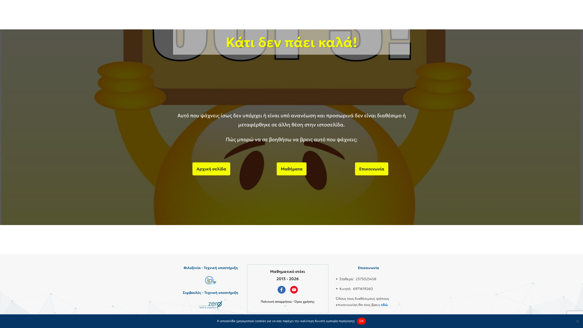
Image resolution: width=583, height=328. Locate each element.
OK (361, 321)
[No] (577, 321)
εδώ (384, 304)
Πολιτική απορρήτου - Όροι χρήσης (288, 302)
